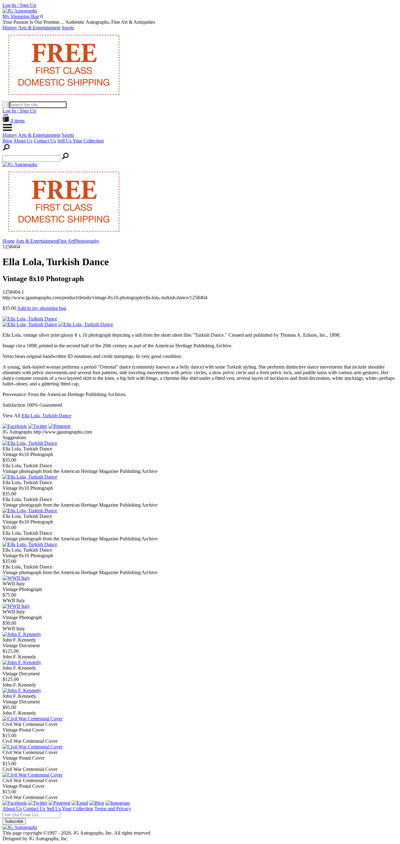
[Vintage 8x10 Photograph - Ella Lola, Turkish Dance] (29, 443)
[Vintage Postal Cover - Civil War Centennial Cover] (32, 718)
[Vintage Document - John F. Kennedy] (21, 634)
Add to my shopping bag (41, 308)
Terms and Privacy (112, 808)
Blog (7, 140)
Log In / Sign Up (19, 5)
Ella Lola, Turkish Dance (46, 415)
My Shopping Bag (20, 16)
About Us (22, 140)
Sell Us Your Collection (80, 140)
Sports (68, 27)
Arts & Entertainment (39, 27)
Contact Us (45, 140)
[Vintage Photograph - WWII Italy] (16, 578)
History (9, 27)
